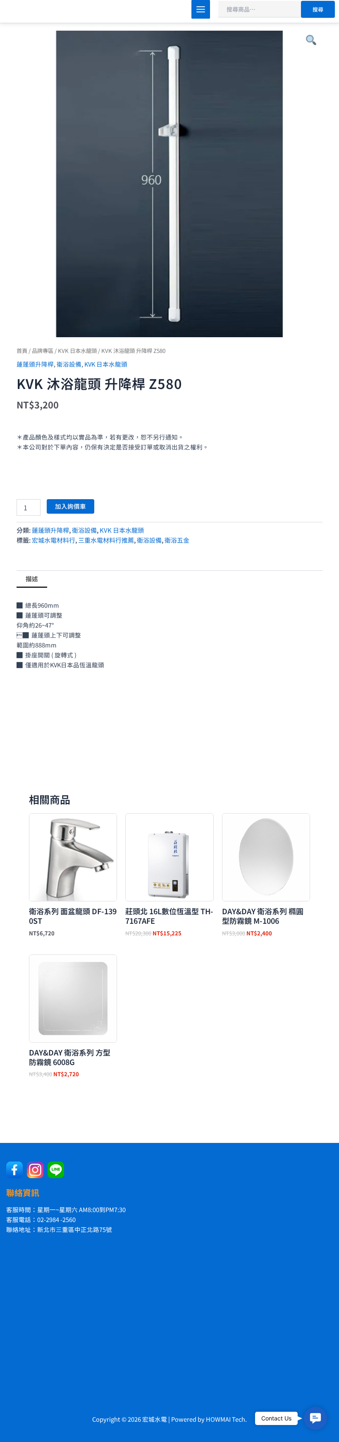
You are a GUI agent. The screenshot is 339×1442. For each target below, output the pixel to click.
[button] (315, 1418)
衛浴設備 (69, 364)
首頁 (22, 350)
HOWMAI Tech (225, 1419)
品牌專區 (42, 350)
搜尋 (318, 9)
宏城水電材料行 (53, 540)
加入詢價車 (70, 506)
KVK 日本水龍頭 (77, 350)
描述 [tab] (32, 578)
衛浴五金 (177, 540)
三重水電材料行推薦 (106, 540)
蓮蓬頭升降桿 (35, 364)
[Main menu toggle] (200, 9)
